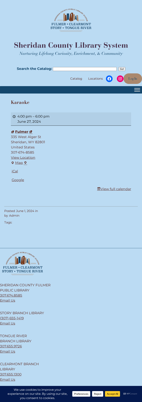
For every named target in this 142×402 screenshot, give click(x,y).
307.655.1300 (10, 374)
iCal (15, 171)
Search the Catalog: (35, 69)
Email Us (7, 300)
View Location (23, 157)
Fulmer (21, 132)
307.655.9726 (11, 346)
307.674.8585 (11, 295)
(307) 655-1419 (12, 318)
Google (18, 180)
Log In (133, 79)
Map (17, 163)
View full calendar (116, 189)
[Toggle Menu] (137, 89)
